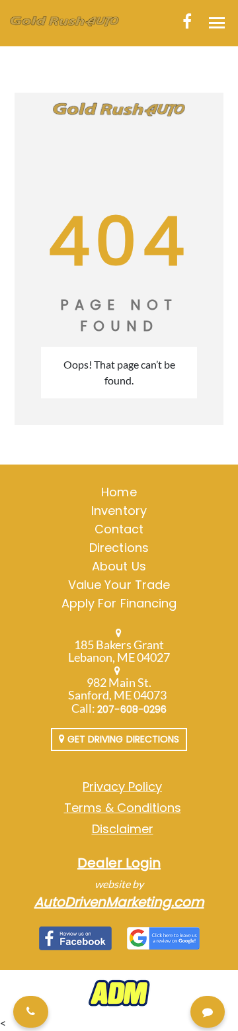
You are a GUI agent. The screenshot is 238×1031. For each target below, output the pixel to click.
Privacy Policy (122, 786)
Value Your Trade (119, 584)
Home (118, 492)
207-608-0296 (132, 709)
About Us (118, 566)
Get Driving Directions (122, 739)
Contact (119, 529)
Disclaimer (122, 829)
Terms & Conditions (122, 807)
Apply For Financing (119, 603)
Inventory (118, 510)
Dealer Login (119, 863)
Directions (119, 547)
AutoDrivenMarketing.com (119, 902)
